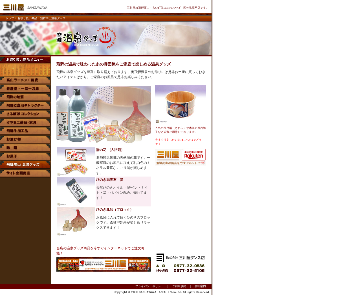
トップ (10, 18)
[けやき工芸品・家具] (25, 125)
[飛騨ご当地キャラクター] (25, 108)
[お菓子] (25, 159)
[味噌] (25, 150)
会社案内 (200, 286)
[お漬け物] (25, 142)
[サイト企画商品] (25, 176)
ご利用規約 (179, 286)
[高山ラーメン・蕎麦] (25, 83)
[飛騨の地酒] (25, 100)
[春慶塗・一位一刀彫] (25, 91)
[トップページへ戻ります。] (25, 11)
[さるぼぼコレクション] (25, 117)
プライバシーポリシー (149, 286)
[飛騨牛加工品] (25, 133)
